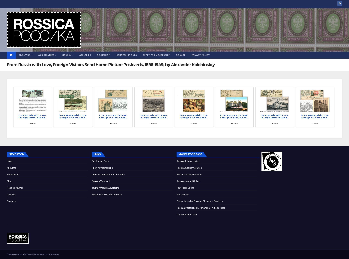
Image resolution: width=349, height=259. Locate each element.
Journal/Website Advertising (105, 188)
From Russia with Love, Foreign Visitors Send (33, 116)
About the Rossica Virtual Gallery (108, 174)
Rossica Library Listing (188, 161)
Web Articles (183, 194)
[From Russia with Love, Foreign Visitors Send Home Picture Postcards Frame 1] (32, 100)
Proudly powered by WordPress (19, 254)
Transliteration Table (187, 214)
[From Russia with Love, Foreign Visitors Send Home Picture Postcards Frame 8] (315, 100)
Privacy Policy (201, 55)
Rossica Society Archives (189, 168)
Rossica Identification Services (107, 194)
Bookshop (103, 55)
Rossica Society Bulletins (189, 174)
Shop (9, 181)
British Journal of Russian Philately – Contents (200, 201)
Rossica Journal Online (188, 181)
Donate (181, 55)
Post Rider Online (185, 188)
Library (67, 55)
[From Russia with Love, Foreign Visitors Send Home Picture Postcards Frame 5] (194, 100)
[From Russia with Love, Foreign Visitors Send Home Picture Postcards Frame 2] (73, 100)
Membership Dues (126, 55)
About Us (25, 55)
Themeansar (54, 254)
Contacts (11, 201)
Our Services (46, 55)
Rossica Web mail (101, 181)
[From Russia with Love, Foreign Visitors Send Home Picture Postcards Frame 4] (153, 100)
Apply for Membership (156, 55)
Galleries (85, 55)
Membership (13, 174)
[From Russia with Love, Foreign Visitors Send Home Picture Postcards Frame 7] (274, 100)
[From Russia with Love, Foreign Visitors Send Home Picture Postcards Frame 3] (113, 100)
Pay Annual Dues (100, 161)
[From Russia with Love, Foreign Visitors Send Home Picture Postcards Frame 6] (234, 100)
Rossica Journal (15, 188)
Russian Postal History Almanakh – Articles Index (201, 208)
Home (10, 161)
